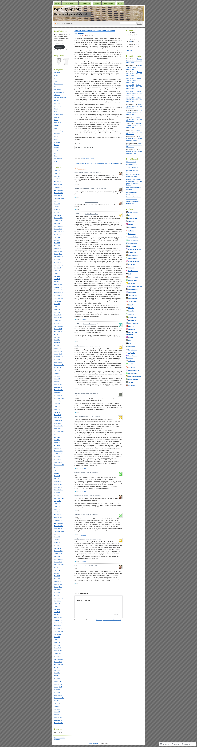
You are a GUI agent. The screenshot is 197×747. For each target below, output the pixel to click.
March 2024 (57, 248)
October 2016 (58, 495)
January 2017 (58, 487)
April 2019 (57, 412)
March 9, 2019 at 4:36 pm (91, 495)
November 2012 (58, 626)
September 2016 (59, 498)
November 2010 (58, 692)
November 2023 (58, 259)
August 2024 (57, 234)
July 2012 (57, 637)
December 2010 (58, 689)
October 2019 (58, 395)
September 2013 (59, 598)
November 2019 (58, 392)
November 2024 (58, 226)
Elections (56, 100)
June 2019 (57, 406)
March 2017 (57, 481)
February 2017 (58, 484)
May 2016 (57, 509)
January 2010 (58, 720)
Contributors (85, 3)
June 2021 (57, 340)
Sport (55, 153)
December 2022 (58, 290)
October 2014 (58, 562)
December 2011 (58, 656)
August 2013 (57, 601)
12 (131, 42)
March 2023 (57, 281)
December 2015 (58, 523)
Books (96, 3)
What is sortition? (70, 3)
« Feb (127, 50)
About (120, 3)
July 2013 (57, 603)
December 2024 (58, 223)
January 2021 (58, 354)
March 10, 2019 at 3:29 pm (91, 539)
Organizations (108, 3)
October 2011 (58, 662)
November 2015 (58, 526)
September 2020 (59, 365)
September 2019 (59, 398)
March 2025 (57, 215)
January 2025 (58, 220)
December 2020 (58, 356)
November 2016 (58, 492)
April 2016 (57, 512)
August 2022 (57, 301)
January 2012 (58, 653)
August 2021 (57, 334)
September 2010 (59, 698)
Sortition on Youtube (132, 167)
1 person (83, 319)
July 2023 (57, 270)
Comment (115, 614)
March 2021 (57, 348)
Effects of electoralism (60, 97)
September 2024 (59, 231)
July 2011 (57, 670)
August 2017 (57, 467)
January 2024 (58, 254)
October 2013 (58, 595)
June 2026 (57, 173)
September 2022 (59, 298)
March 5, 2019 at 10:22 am (91, 172)
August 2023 (57, 268)
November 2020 (58, 359)
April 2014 (57, 578)
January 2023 (58, 287)
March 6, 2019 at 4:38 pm (89, 323)
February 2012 (58, 651)
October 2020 (58, 362)
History (56, 111)
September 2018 (59, 431)
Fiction (56, 109)
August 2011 (57, 667)
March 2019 (57, 415)
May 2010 (57, 709)
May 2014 (57, 576)
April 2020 (57, 379)
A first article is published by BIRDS (111, 163)
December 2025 (58, 190)
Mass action (57, 122)
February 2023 (58, 284)
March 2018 (57, 448)
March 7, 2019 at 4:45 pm (91, 346)
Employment (57, 103)
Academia (57, 72)
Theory (56, 156)
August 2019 (57, 401)
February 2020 (58, 384)
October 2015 (58, 528)
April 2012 (57, 645)
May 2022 (57, 309)
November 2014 (58, 559)
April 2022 (57, 312)
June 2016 (57, 506)
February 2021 (58, 351)
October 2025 (58, 195)
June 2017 (57, 473)
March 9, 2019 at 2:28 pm (91, 416)
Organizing (57, 134)
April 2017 (57, 478)
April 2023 (57, 279)
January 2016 (58, 520)
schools (56, 147)
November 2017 (58, 459)
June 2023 (57, 273)
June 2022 (57, 306)
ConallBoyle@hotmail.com (81, 188)
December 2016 (58, 490)
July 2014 (57, 570)
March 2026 (57, 182)
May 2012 (57, 642)
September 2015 (59, 531)
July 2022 (57, 304)
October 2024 (58, 229)
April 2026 (57, 179)
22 (136, 44)
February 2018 (58, 451)
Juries (56, 120)
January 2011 (58, 687)
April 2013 (57, 612)
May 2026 (57, 176)
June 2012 (57, 639)
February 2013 (58, 617)
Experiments (57, 106)
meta (55, 128)
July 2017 (57, 470)
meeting (56, 125)
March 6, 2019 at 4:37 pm (91, 214)
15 (136, 42)
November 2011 (58, 659)
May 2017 (57, 476)
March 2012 (57, 648)
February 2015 (58, 551)
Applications (57, 78)
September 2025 (59, 198)
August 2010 (57, 700)
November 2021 (58, 326)
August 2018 (57, 434)
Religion (56, 145)
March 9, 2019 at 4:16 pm (88, 472)
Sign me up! (59, 47)
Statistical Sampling (131, 164)
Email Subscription (61, 31)
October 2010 (58, 695)
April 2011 (57, 678)
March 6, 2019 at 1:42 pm (91, 202)
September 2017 (59, 465)
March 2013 (57, 614)
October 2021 (58, 329)
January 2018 (58, 453)
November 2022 (58, 293)
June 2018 (57, 440)
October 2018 (58, 429)
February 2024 (58, 251)
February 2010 (58, 717)
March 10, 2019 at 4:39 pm (91, 565)
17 (127, 44)
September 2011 (59, 664)
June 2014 (57, 573)
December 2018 (58, 423)
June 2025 (57, 207)
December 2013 (58, 589)
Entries (60, 23)
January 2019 (58, 420)
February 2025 (58, 218)
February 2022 (58, 318)
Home (57, 3)
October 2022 (58, 295)
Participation (57, 136)
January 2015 (58, 553)
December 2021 (58, 323)
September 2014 (59, 564)
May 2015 (57, 542)
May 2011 (57, 675)
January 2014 (58, 587)
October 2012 (58, 628)
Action (56, 75)
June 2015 (57, 540)
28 (134, 46)
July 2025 (57, 204)
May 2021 (57, 342)
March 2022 (57, 315)
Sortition (56, 150)
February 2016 (58, 517)
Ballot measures (58, 84)
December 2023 (58, 256)
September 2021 (59, 331)
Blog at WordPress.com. (95, 743)
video (55, 161)
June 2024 (57, 240)
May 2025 (57, 209)
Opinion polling (58, 131)
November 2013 (58, 592)
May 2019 (57, 409)
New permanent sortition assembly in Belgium (88, 163)
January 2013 (58, 620)
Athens (56, 81)
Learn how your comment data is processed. (108, 620)
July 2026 (57, 170)
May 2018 (57, 442)
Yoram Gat (77, 393)
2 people (83, 468)
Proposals (57, 142)
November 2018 (58, 426)
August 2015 (57, 534)
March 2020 (57, 381)
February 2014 (58, 584)
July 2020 (57, 370)
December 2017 (58, 456)
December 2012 (58, 623)
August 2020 (57, 367)
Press (55, 139)
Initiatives (57, 117)
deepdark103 (130, 78)
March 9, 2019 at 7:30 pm (88, 514)
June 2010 (57, 706)
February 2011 (58, 684)
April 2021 (57, 345)
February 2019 (58, 417)
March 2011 (57, 681)
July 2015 (57, 537)
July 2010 (57, 703)
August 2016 (57, 501)
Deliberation (57, 89)
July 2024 (57, 237)
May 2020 (57, 376)
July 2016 (57, 503)
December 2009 (58, 723)
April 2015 (57, 545)
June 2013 (57, 606)
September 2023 (59, 265)
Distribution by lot (59, 92)
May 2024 (57, 243)
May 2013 (57, 609)
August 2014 (57, 567)
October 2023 (58, 262)
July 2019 (57, 404)
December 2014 (58, 556)
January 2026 (58, 187)
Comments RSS (69, 23)
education (57, 95)
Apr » (131, 50)
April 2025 (57, 212)
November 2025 (58, 193)
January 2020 (58, 387)
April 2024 (57, 245)
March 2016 (57, 515)
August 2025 (57, 201)
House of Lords (58, 114)
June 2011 (57, 673)
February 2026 (58, 184)
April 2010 (57, 712)
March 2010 (57, 714)
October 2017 (58, 462)
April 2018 (57, 445)
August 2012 (57, 634)
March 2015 (57, 548)
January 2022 (58, 320)
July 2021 (57, 337)
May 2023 (57, 276)
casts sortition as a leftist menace (134, 60)
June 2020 (57, 373)
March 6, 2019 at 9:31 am (97, 188)
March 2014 (57, 581)
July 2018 (57, 437)
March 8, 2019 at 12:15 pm (89, 393)
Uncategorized (58, 159)
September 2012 (59, 631)
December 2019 (58, 390)
